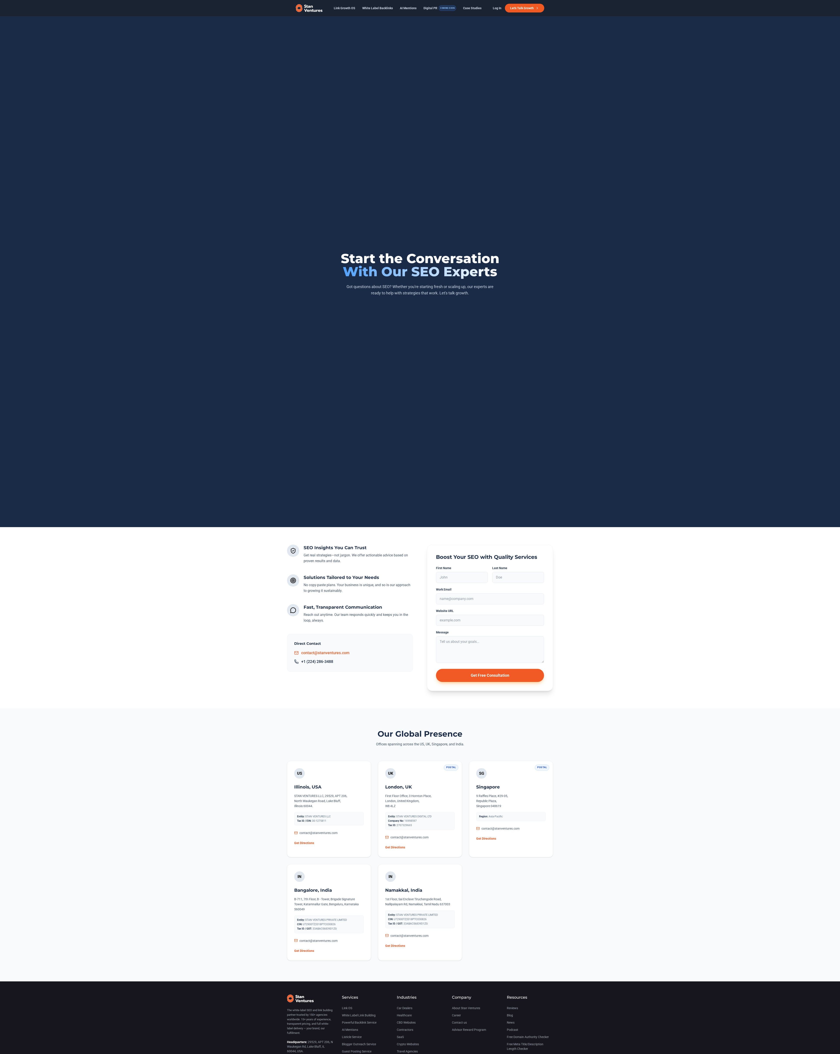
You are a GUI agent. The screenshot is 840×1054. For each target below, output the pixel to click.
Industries (406, 997)
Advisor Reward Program (469, 1029)
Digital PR (439, 8)
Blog (510, 1015)
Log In (497, 8)
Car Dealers (404, 1008)
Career (456, 1015)
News (510, 1022)
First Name (443, 568)
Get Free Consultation (490, 675)
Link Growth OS (344, 8)
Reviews (512, 1008)
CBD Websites (406, 1022)
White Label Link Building (359, 1015)
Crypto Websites (408, 1044)
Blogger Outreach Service (359, 1044)
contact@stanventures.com (325, 652)
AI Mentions (408, 8)
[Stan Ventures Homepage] (300, 1001)
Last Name (499, 568)
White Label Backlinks (377, 8)
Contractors (405, 1029)
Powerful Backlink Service (359, 1022)
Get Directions (304, 843)
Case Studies (472, 8)
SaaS (400, 1037)
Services (350, 997)
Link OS (347, 1008)
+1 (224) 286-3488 (317, 661)
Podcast (512, 1029)
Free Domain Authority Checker (528, 1037)
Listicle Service (352, 1037)
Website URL (445, 611)
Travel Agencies (407, 1051)
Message (442, 632)
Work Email (444, 589)
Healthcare (404, 1015)
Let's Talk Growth (522, 8)
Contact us (459, 1022)
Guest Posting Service (356, 1051)
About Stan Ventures (466, 1008)
